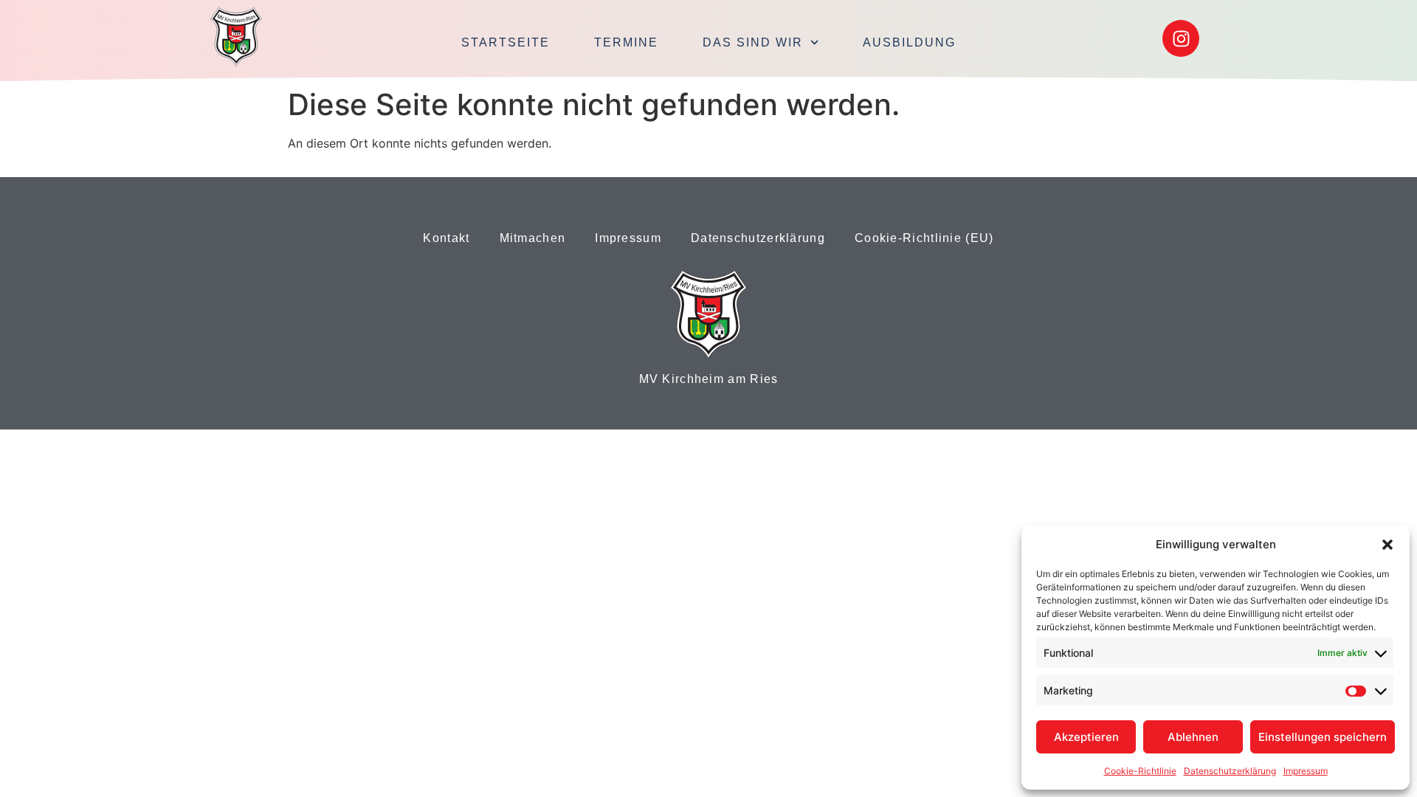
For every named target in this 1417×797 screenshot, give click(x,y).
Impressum (1305, 770)
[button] (1387, 544)
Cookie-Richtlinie (1140, 770)
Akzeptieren (1086, 737)
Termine (626, 42)
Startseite (505, 42)
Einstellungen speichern (1322, 737)
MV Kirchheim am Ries (709, 379)
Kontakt (446, 238)
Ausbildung (909, 42)
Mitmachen (533, 238)
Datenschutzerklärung (1230, 770)
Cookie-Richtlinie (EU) (924, 238)
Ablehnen (1193, 737)
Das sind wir (753, 42)
